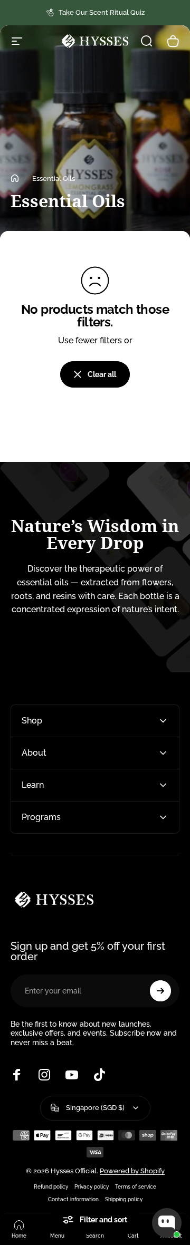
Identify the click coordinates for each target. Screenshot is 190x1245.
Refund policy (51, 1186)
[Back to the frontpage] (15, 178)
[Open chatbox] (167, 1223)
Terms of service (135, 1186)
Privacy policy (91, 1186)
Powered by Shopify (132, 1171)
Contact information (73, 1199)
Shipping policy (123, 1199)
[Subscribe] (160, 990)
